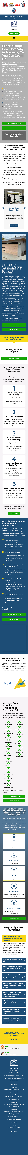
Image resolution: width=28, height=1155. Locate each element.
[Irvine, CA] (19, 737)
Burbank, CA (8, 729)
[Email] (14, 870)
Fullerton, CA (8, 751)
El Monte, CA (8, 742)
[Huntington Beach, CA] (19, 727)
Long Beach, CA (19, 743)
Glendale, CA (19, 724)
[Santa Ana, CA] (8, 768)
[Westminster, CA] (8, 785)
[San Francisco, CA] (8, 772)
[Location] (14, 837)
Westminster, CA (8, 787)
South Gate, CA (8, 778)
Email (14, 876)
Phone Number (14, 860)
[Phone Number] (14, 855)
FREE (7, 1046)
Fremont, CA (8, 746)
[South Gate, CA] (8, 776)
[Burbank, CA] (8, 727)
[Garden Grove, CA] (8, 753)
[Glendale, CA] (19, 722)
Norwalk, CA (19, 752)
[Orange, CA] (8, 759)
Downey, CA (8, 738)
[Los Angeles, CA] (19, 746)
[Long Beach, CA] (19, 741)
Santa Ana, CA (8, 770)
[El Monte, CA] (8, 740)
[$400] (2, 1053)
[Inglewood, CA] (19, 732)
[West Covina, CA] (8, 781)
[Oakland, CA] (19, 754)
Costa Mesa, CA (8, 733)
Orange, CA (9, 761)
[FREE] (2, 1047)
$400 (7, 1053)
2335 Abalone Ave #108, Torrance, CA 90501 (14, 1089)
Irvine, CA (19, 739)
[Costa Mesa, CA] (8, 731)
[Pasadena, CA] (8, 763)
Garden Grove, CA (8, 755)
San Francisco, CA (8, 774)
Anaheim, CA (8, 724)
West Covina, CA (8, 783)
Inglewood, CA (19, 734)
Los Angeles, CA (19, 748)
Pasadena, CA (8, 765)
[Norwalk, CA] (19, 750)
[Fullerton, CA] (8, 749)
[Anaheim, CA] (8, 722)
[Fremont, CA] (8, 744)
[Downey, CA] (8, 735)
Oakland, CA (19, 756)
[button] (3, 208)
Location (14, 843)
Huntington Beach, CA (19, 729)
